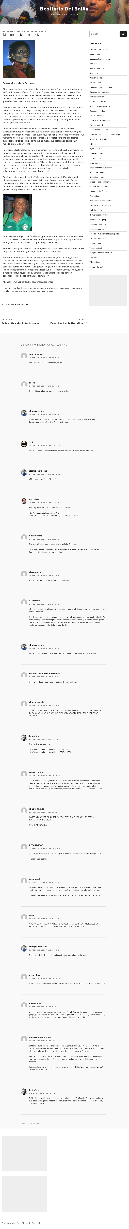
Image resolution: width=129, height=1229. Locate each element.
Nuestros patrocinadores (100, 182)
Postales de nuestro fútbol (100, 201)
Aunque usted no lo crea (99, 59)
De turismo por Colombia (99, 106)
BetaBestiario (95, 83)
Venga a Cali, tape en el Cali (100, 253)
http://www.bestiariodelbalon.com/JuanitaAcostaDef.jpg (72, 653)
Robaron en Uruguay (97, 220)
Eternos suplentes (97, 125)
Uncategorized (95, 248)
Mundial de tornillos (97, 172)
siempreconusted (38, 411)
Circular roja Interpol (97, 101)
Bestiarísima (94, 73)
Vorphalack (35, 1003)
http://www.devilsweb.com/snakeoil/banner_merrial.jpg (63, 1017)
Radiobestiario (95, 210)
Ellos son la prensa (97, 116)
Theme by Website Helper (34, 1223)
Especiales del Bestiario (99, 120)
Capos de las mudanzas (99, 92)
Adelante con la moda (98, 49)
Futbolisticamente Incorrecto (44, 673)
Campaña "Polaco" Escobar (100, 87)
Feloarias (34, 736)
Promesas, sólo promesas (100, 205)
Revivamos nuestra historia (100, 215)
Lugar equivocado (97, 163)
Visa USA (93, 257)
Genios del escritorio (98, 139)
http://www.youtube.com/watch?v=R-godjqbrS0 (49, 749)
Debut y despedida (97, 111)
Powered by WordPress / (12, 1223)
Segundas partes (96, 229)
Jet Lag (92, 144)
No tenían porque (96, 177)
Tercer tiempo (95, 243)
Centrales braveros (97, 97)
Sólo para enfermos (97, 238)
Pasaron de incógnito (18, 305)
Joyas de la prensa (97, 149)
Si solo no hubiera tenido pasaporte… (104, 234)
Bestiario (93, 64)
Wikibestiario (95, 262)
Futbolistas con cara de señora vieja (104, 134)
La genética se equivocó (99, 153)
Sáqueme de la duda (97, 224)
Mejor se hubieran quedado (100, 168)
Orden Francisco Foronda (99, 186)
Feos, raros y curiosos (98, 130)
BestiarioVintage (96, 68)
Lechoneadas (95, 158)
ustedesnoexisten (35, 31)
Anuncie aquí (94, 54)
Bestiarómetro (95, 78)
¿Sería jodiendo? (96, 267)
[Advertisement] (108, 290)
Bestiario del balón (64, 9)
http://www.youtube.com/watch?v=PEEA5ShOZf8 (50, 752)
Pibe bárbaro (94, 196)
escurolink (34, 975)
